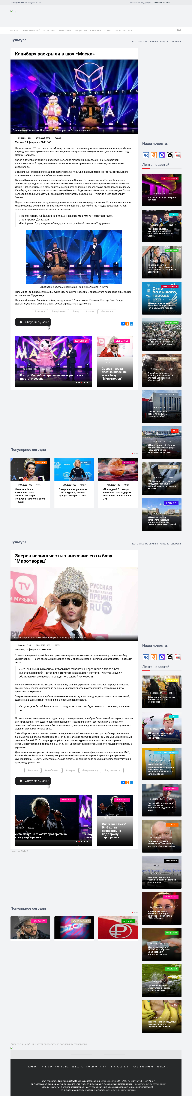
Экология (171, 969)
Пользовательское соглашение (149, 1084)
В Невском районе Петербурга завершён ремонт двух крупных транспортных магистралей (161, 521)
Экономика (65, 30)
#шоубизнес (59, 311)
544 (170, 761)
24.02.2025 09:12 (43, 138)
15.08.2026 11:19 (112, 485)
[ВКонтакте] (123, 324)
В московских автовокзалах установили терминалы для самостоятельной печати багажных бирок (160, 769)
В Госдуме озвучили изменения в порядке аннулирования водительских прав (158, 950)
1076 (171, 907)
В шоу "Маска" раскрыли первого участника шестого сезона (51, 835)
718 (170, 981)
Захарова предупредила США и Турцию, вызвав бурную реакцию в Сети (29, 492)
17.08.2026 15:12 (157, 477)
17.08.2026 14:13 (68, 485)
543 (170, 335)
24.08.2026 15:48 (157, 761)
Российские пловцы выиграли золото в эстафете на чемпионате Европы (159, 232)
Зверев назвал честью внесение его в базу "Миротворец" (114, 373)
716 (170, 729)
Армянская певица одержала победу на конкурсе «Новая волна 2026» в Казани (159, 914)
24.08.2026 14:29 (157, 907)
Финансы (84, 921)
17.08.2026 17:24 (157, 261)
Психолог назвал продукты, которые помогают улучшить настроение (161, 1024)
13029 (39, 485)
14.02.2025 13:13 (29, 369)
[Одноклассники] (127, 324)
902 (170, 1018)
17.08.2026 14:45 (157, 513)
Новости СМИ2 (19, 851)
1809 (171, 299)
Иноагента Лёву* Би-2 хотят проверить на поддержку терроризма (114, 830)
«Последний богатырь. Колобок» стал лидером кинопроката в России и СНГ (73, 494)
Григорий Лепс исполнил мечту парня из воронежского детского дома (160, 806)
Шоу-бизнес (138, 42)
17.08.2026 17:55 (157, 225)
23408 (44, 369)
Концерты (165, 42)
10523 (83, 485)
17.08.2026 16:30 (157, 335)
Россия (14, 30)
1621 (171, 513)
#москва (40, 311)
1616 (171, 369)
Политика (49, 30)
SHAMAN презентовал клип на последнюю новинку (51, 376)
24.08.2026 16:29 (157, 693)
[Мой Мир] (131, 324)
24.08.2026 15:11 (157, 837)
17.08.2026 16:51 (157, 299)
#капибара (107, 311)
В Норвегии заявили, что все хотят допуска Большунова (159, 735)
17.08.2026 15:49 (157, 407)
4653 (126, 485)
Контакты (162, 1067)
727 (170, 261)
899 (170, 837)
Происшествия (123, 30)
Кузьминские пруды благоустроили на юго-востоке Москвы (159, 988)
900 (170, 943)
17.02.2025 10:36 (29, 828)
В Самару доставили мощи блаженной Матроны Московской (161, 699)
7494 (171, 407)
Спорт (108, 30)
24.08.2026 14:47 (157, 873)
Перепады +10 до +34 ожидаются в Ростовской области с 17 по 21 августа (161, 341)
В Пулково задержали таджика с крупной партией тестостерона (161, 879)
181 (170, 693)
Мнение (41, 462)
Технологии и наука (166, 752)
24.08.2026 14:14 (157, 943)
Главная (33, 1067)
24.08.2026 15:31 (157, 799)
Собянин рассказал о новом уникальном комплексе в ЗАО (158, 413)
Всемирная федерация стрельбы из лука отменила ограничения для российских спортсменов (116, 495)
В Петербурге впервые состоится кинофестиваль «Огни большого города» (161, 305)
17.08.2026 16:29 (157, 369)
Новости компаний (142, 1067)
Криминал (171, 860)
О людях (172, 824)
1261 (171, 225)
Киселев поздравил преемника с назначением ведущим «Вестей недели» (161, 843)
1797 (171, 477)
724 (170, 193)
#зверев (70, 770)
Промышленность (167, 395)
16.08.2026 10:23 (24, 485)
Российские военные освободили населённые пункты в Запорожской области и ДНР (160, 376)
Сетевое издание (109, 1081)
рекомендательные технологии (120, 1090)
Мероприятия (151, 42)
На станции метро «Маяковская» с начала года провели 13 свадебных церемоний (161, 268)
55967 (44, 828)
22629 (107, 362)
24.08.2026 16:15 (157, 729)
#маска (90, 311)
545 (170, 441)
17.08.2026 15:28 (157, 441)
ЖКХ (174, 431)
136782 (107, 818)
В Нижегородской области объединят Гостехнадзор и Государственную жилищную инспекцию (161, 448)
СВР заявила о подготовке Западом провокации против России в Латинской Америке (161, 484)
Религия (172, 680)
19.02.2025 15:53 (111, 815)
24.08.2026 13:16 (157, 1018)
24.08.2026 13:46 (157, 981)
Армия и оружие (168, 359)
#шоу (76, 311)
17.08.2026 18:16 (157, 193)
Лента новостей (31, 30)
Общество (81, 30)
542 (170, 799)
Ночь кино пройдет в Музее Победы (161, 198)
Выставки (176, 42)
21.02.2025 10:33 (111, 360)
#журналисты (112, 770)
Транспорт (171, 503)
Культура (95, 30)
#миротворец (90, 770)
